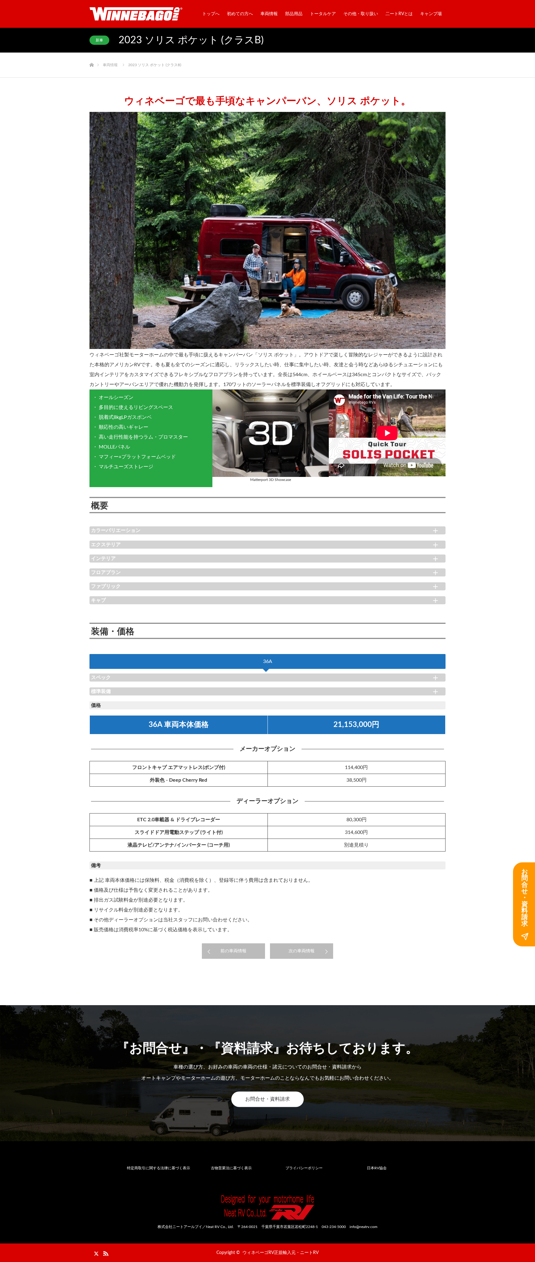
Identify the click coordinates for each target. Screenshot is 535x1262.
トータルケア (323, 14)
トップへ (211, 14)
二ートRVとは (399, 14)
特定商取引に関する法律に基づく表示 (158, 1168)
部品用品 (293, 14)
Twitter (94, 1252)
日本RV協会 (377, 1168)
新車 (99, 40)
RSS (105, 1252)
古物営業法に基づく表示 (231, 1168)
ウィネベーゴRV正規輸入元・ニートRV (280, 1253)
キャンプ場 (431, 14)
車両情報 (269, 14)
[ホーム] (91, 55)
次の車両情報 (302, 951)
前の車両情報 (233, 951)
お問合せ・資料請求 (267, 1099)
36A (267, 661)
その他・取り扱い (360, 14)
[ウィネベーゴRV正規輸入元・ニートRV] (135, 14)
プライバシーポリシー (304, 1168)
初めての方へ (240, 14)
